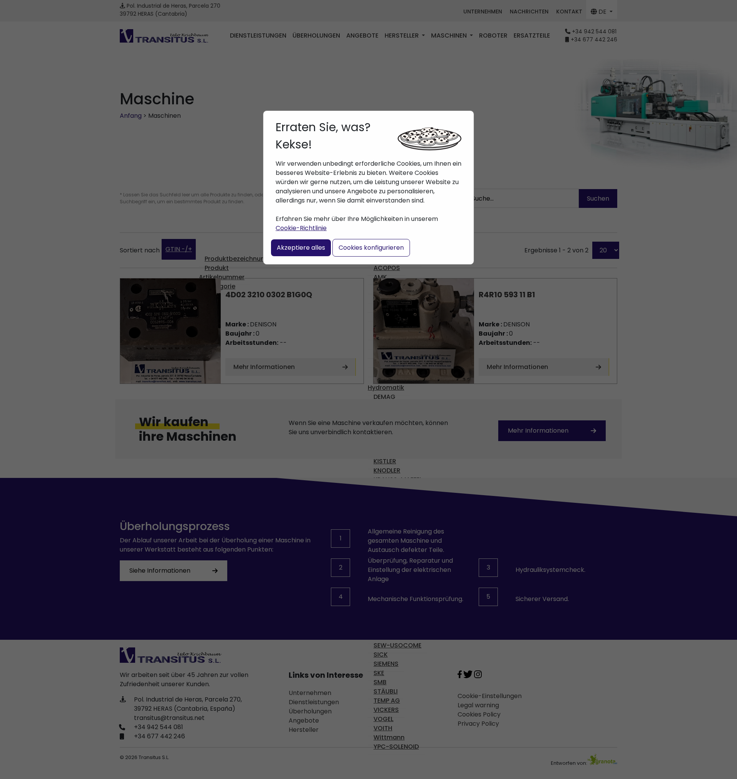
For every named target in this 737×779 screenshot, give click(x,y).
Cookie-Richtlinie (301, 228)
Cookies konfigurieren (371, 247)
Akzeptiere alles (301, 247)
